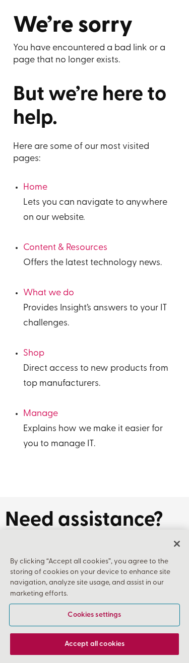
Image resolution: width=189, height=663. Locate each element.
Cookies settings (94, 615)
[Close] (177, 544)
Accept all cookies (95, 644)
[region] (94, 596)
